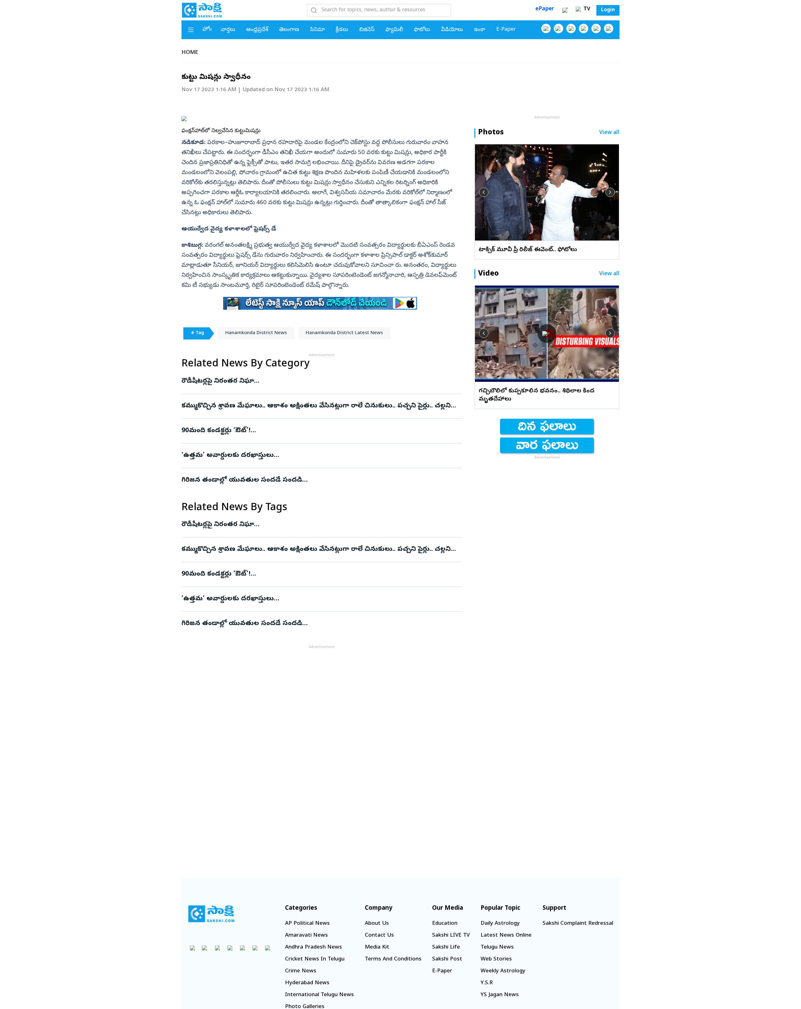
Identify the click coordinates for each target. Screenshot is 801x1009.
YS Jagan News (500, 995)
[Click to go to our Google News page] (608, 28)
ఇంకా (479, 30)
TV (586, 9)
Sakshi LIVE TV (451, 935)
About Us (377, 923)
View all (609, 133)
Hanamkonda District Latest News (344, 333)
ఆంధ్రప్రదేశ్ (257, 30)
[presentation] (483, 192)
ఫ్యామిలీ (394, 30)
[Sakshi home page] (211, 913)
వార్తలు (228, 30)
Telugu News (497, 947)
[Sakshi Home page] (201, 10)
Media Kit (377, 947)
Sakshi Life (446, 947)
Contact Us (379, 935)
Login (608, 10)
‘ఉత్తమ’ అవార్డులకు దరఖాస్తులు (318, 455)
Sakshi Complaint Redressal (578, 923)
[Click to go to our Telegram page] (255, 948)
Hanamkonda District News (256, 333)
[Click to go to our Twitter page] (571, 28)
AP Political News (307, 923)
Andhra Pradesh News (313, 947)
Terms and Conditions (393, 959)
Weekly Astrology (503, 971)
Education (444, 923)
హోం (207, 29)
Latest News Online (506, 935)
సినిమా (317, 30)
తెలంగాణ (289, 30)
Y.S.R (487, 983)
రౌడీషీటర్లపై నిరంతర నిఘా (311, 381)
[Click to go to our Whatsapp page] (558, 28)
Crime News (300, 971)
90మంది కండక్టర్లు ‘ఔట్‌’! (314, 431)
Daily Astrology (500, 923)
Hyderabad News (307, 983)
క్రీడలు (342, 30)
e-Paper (506, 29)
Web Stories (496, 959)
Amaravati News (306, 935)
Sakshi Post (447, 959)
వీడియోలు (452, 30)
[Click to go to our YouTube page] (596, 28)
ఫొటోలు (422, 30)
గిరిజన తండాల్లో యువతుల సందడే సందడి (321, 480)
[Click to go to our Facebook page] (546, 28)
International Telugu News (319, 995)
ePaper (544, 9)
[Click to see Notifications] (564, 10)
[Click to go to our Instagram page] (583, 28)
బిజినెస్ (367, 30)
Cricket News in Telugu (314, 959)
